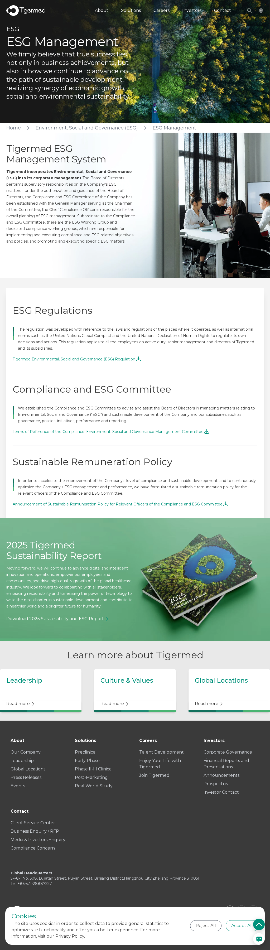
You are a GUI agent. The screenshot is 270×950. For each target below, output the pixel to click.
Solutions (131, 10)
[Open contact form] (259, 939)
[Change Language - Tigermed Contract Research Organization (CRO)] (261, 10)
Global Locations (28, 768)
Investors (191, 10)
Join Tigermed (154, 775)
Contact (222, 10)
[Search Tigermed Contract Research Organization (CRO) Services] (249, 10)
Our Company (26, 752)
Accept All (242, 925)
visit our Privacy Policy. (61, 936)
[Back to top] (259, 924)
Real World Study (94, 785)
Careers (161, 10)
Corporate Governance (228, 752)
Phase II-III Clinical (94, 768)
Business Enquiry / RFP (35, 831)
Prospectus (216, 783)
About (101, 10)
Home (13, 128)
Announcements (221, 775)
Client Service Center (33, 822)
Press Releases (26, 777)
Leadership (22, 760)
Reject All (206, 925)
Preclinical (86, 752)
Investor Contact (221, 792)
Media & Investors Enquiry (38, 839)
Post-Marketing (91, 777)
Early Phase (87, 760)
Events (18, 785)
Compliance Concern (33, 848)
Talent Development (161, 752)
